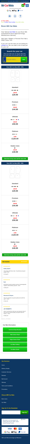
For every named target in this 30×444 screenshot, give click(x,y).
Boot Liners (4, 399)
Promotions (4, 389)
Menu (27, 5)
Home (3, 365)
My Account (4, 379)
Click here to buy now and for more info (15, 158)
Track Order (9, 16)
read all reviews (5, 318)
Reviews (4, 375)
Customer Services (6, 372)
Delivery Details (5, 368)
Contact (15, 16)
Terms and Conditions (7, 385)
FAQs (20, 16)
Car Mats (12, 32)
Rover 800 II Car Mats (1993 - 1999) (15, 67)
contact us (4, 45)
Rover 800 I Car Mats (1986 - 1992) (15, 163)
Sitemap (4, 382)
